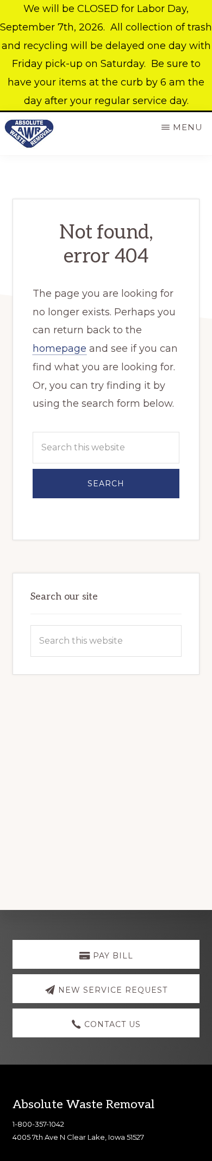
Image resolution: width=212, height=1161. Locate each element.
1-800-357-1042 (38, 1124)
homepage (59, 349)
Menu (188, 127)
